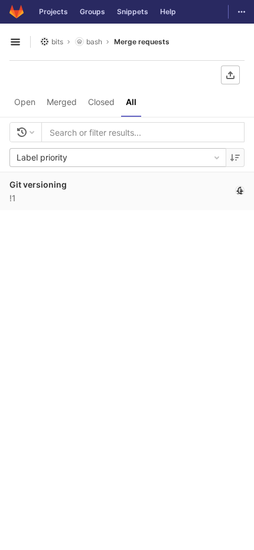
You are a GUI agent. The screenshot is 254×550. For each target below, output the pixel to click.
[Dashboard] (16, 12)
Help (168, 11)
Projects (53, 11)
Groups (92, 11)
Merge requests (142, 41)
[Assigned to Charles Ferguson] (240, 190)
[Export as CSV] (230, 75)
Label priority (42, 157)
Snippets (132, 11)
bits (57, 41)
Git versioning (38, 184)
